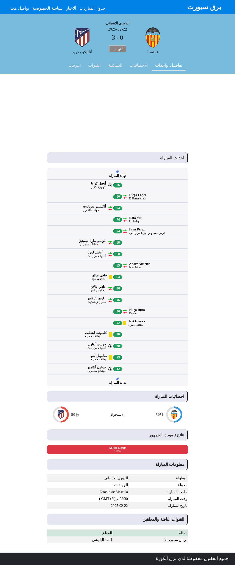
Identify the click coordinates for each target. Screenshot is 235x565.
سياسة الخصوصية (47, 8)
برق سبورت (204, 7)
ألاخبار (71, 8)
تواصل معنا (19, 8)
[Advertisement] (117, 109)
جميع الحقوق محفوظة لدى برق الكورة (192, 558)
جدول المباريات (92, 8)
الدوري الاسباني (117, 23)
